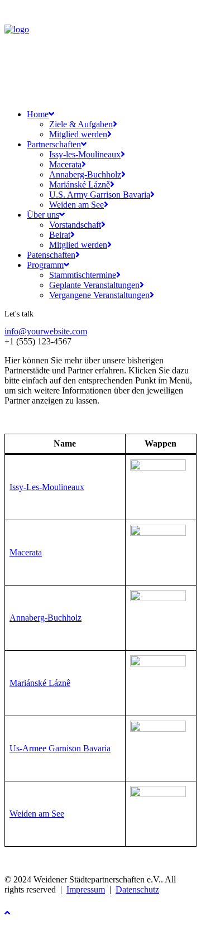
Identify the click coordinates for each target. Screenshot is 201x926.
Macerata (65, 164)
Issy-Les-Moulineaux (46, 487)
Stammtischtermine (82, 275)
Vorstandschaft (75, 224)
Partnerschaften (54, 144)
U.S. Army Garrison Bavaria (99, 194)
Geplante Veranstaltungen (94, 285)
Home (38, 114)
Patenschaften (51, 255)
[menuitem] (103, 124)
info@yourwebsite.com (45, 331)
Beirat (59, 234)
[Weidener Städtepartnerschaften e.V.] (100, 52)
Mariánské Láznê (39, 683)
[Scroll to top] (15, 912)
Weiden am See (76, 204)
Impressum (85, 889)
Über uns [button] (43, 214)
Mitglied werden (78, 134)
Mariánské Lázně (79, 184)
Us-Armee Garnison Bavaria (60, 748)
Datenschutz (137, 889)
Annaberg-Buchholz (85, 174)
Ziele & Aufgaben (81, 124)
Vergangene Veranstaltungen (99, 295)
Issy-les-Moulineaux (85, 154)
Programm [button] (45, 265)
